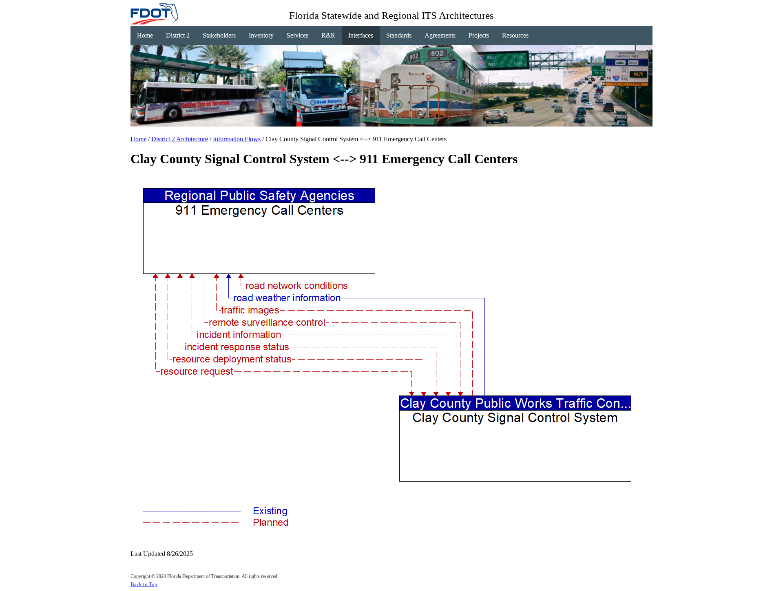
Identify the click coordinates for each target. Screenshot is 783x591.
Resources (515, 35)
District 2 (178, 35)
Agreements (440, 35)
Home (145, 35)
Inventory (261, 35)
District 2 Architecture (179, 139)
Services (297, 35)
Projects (479, 35)
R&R (328, 35)
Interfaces (360, 35)
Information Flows (237, 139)
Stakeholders (219, 35)
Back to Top (143, 584)
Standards (398, 35)
